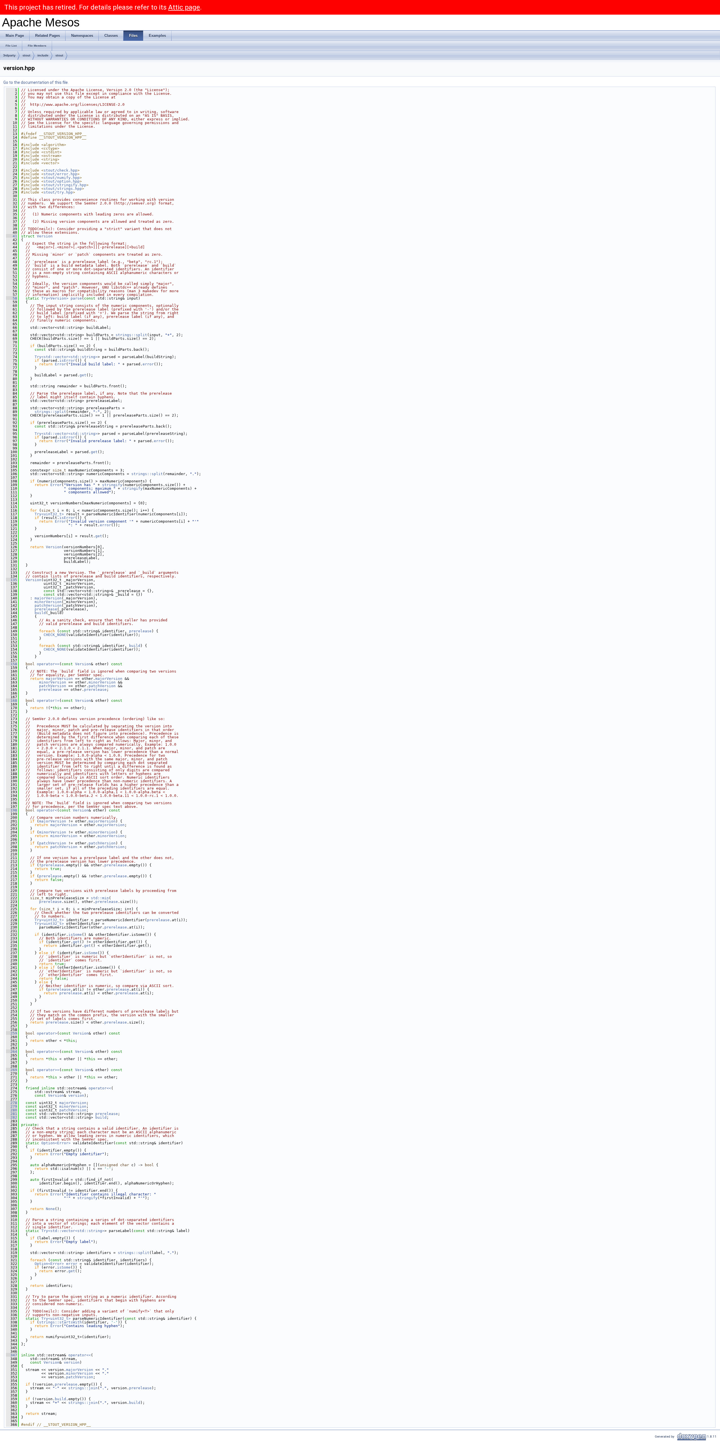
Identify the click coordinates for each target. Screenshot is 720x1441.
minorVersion (48, 602)
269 (11, 1070)
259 (11, 1033)
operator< (47, 810)
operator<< (100, 1088)
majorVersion (48, 598)
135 (11, 580)
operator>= (48, 1070)
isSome (75, 934)
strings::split (131, 335)
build (40, 613)
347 (11, 1355)
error (148, 364)
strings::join (83, 1388)
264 (11, 1051)
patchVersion (48, 605)
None (50, 1209)
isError (67, 360)
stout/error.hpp (60, 174)
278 (11, 1103)
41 (11, 236)
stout (26, 55)
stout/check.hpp (60, 170)
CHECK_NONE (55, 635)
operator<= (48, 1051)
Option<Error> (56, 1143)
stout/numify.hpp (62, 178)
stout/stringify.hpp (65, 185)
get (83, 375)
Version (45, 236)
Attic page (184, 7)
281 (11, 1114)
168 (11, 700)
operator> (47, 1033)
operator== (48, 664)
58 (11, 298)
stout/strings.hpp (63, 188)
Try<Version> (54, 298)
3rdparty (9, 55)
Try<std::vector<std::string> (66, 357)
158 (11, 664)
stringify (112, 485)
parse (76, 298)
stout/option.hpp (62, 181)
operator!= (48, 700)
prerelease (46, 609)
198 (11, 810)
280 (11, 1110)
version (76, 1095)
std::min (100, 898)
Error (60, 364)
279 (11, 1106)
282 (11, 1117)
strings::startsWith (60, 1322)
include (42, 55)
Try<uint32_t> (49, 514)
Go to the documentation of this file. (36, 82)
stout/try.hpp (58, 192)
